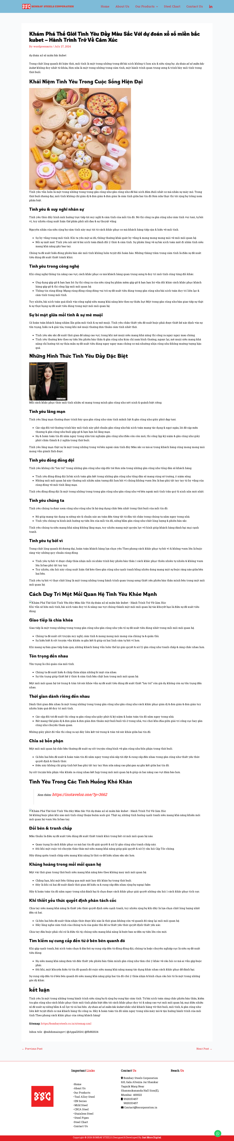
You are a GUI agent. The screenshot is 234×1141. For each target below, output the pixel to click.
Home (105, 6)
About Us (122, 6)
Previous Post (32, 1048)
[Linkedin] (211, 6)
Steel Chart (172, 6)
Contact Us (194, 6)
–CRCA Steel (81, 1109)
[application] (156, 6)
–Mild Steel (80, 1105)
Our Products (145, 6)
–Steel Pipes (81, 1117)
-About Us (79, 1088)
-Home (77, 1084)
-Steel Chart (80, 1122)
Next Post (204, 1048)
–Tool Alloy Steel (84, 1096)
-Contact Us (80, 1126)
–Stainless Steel (83, 1113)
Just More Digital (151, 1137)
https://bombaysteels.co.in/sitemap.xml (66, 1023)
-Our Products (81, 1092)
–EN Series (80, 1101)
